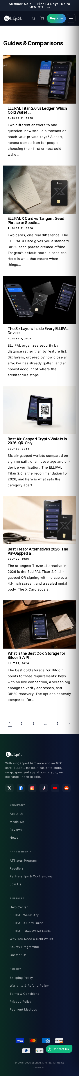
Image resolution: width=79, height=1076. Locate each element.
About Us (16, 813)
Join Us (15, 884)
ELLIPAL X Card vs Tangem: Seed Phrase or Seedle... (36, 221)
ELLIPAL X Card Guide (26, 923)
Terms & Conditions (24, 993)
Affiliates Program (23, 860)
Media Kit (17, 822)
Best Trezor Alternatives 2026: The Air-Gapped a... (38, 551)
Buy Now (56, 18)
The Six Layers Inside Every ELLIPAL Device (38, 331)
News (14, 837)
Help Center (19, 907)
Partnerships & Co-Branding (31, 876)
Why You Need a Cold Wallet (31, 939)
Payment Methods (23, 1009)
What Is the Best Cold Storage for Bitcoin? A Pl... (36, 655)
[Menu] (71, 18)
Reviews (16, 829)
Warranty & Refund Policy (29, 985)
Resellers (16, 868)
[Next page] (69, 723)
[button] (33, 18)
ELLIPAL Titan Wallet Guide (30, 931)
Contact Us (18, 955)
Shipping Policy (21, 977)
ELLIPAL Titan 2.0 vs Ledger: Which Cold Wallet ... (37, 110)
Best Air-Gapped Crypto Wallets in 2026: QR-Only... (37, 441)
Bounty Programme (24, 947)
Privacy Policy (21, 1001)
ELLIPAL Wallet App (24, 915)
